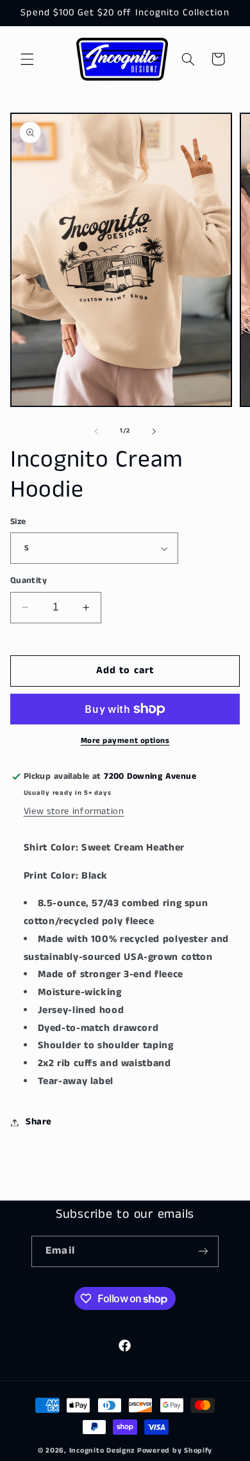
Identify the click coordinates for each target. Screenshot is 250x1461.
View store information (74, 811)
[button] (27, 59)
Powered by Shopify (174, 1451)
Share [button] (39, 1121)
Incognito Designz (102, 1451)
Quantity (28, 581)
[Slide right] (154, 431)
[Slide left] (96, 431)
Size (18, 522)
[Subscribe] (202, 1251)
